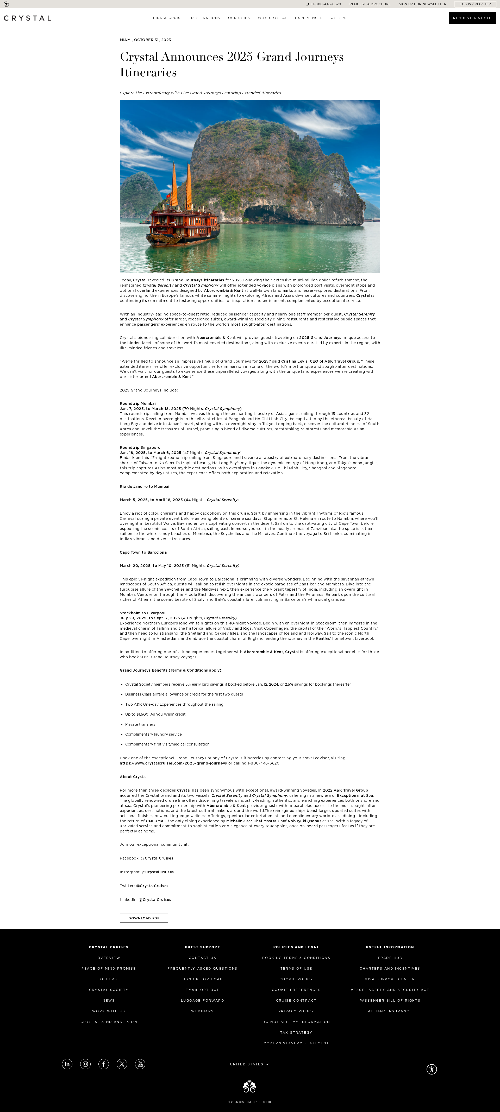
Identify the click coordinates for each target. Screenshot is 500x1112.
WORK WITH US (109, 1011)
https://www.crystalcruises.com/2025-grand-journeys (173, 763)
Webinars (202, 1011)
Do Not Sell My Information (296, 1022)
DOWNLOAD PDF (144, 918)
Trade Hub (390, 958)
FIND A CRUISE (168, 18)
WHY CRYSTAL (272, 18)
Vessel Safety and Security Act (390, 990)
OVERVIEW (108, 958)
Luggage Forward (202, 1000)
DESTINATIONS (206, 18)
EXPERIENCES (309, 18)
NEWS (109, 1000)
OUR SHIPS (239, 18)
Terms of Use (296, 968)
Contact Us (202, 958)
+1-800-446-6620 (326, 4)
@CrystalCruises (157, 858)
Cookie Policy (296, 979)
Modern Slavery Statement (296, 1043)
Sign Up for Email (203, 979)
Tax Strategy (296, 1032)
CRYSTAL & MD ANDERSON (108, 1022)
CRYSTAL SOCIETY (109, 990)
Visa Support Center (390, 979)
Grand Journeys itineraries (197, 280)
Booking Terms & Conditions (296, 958)
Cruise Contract (296, 1000)
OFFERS (339, 18)
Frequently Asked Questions (202, 968)
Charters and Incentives (390, 968)
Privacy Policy (296, 1011)
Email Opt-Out (202, 990)
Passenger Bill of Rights (390, 1000)
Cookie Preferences (296, 990)
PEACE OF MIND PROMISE (109, 968)
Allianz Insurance (390, 1011)
